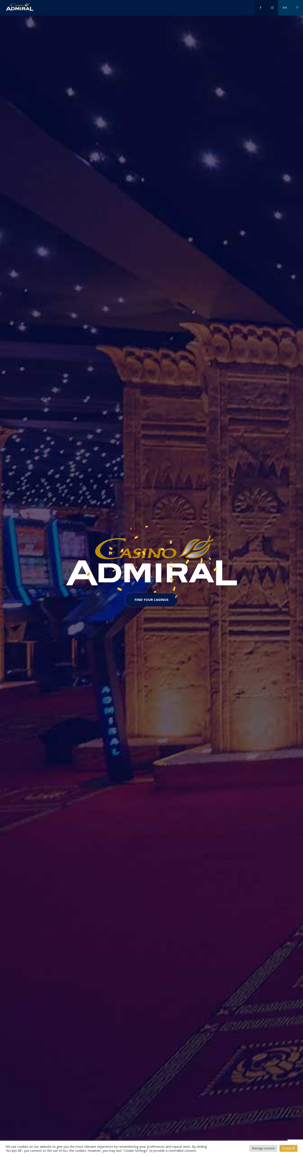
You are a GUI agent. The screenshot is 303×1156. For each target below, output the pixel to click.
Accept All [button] (288, 1148)
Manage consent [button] (263, 1148)
